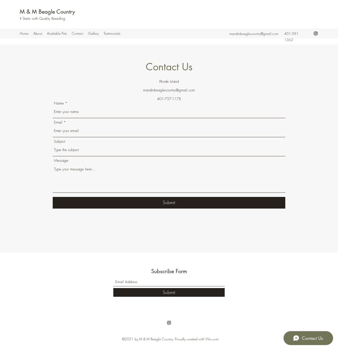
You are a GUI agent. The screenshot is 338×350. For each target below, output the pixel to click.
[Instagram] (315, 33)
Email (58, 122)
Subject (59, 141)
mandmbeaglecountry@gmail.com (253, 33)
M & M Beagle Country (47, 11)
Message (61, 160)
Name (59, 103)
